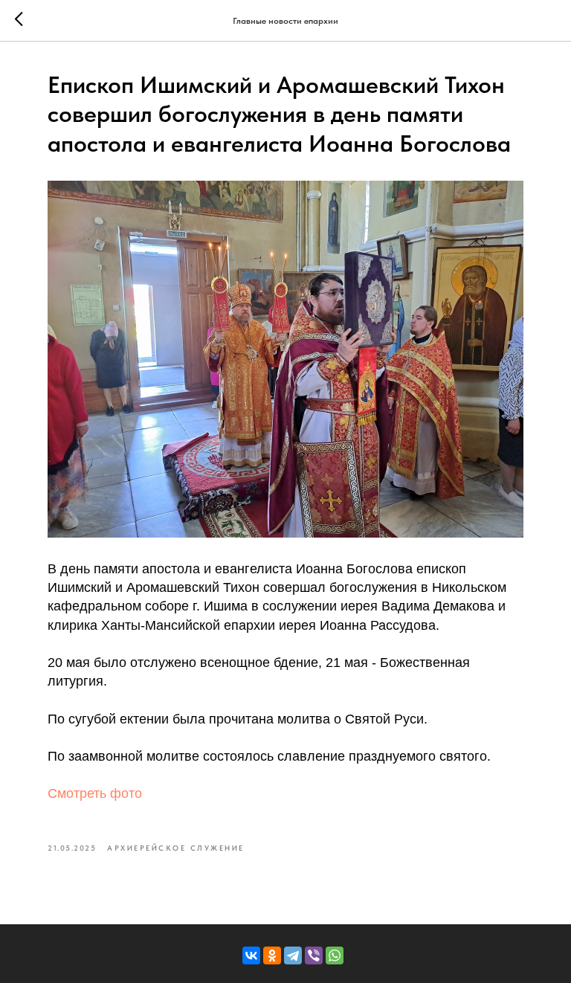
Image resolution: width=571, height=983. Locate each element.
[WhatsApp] (334, 955)
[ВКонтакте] (251, 955)
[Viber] (314, 955)
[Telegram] (293, 955)
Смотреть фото (95, 793)
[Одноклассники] (272, 955)
